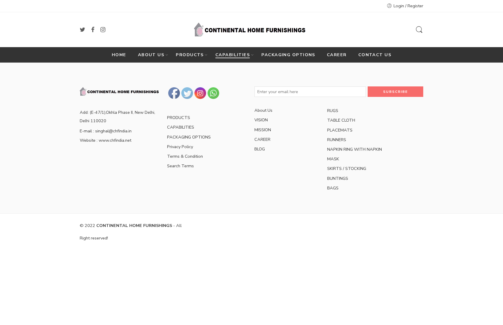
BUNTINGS (337, 178)
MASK (333, 159)
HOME (119, 55)
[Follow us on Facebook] (93, 30)
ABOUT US (151, 55)
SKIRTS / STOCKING (346, 168)
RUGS (332, 110)
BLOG (259, 149)
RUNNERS (336, 140)
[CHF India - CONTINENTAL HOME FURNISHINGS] (251, 29)
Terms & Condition (185, 156)
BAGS (333, 188)
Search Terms (180, 166)
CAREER (337, 55)
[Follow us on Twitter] (82, 30)
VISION (261, 120)
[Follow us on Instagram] (102, 30)
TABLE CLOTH (341, 120)
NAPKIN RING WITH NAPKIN (354, 149)
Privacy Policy (180, 147)
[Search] (419, 29)
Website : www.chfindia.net (105, 140)
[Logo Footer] (120, 91)
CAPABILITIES (232, 55)
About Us (263, 110)
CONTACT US (375, 55)
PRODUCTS (190, 55)
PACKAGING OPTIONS (288, 55)
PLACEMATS (340, 130)
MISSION (262, 130)
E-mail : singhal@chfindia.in (106, 131)
